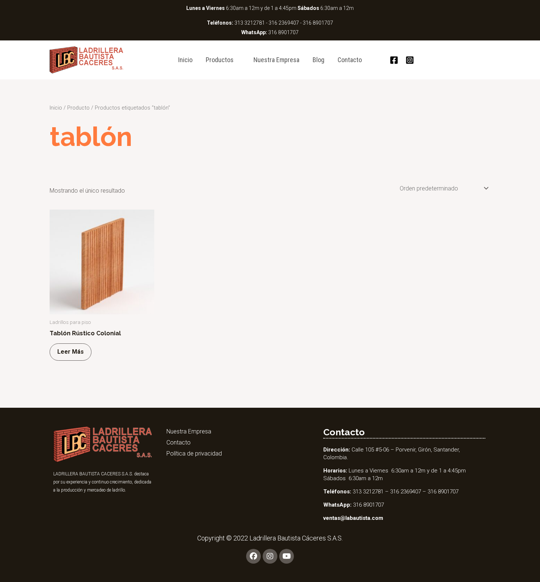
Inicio (185, 60)
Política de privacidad (194, 453)
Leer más (70, 351)
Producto (78, 107)
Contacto (350, 60)
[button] (378, 60)
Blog (318, 60)
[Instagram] (409, 60)
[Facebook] (394, 60)
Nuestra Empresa (276, 60)
